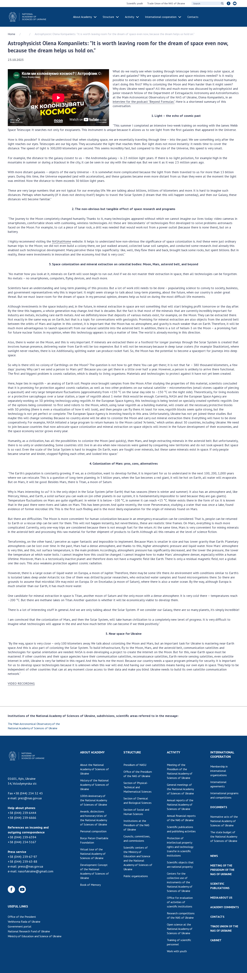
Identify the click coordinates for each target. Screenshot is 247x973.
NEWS (214, 856)
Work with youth (177, 951)
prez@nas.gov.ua (30, 798)
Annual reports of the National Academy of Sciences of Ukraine (180, 804)
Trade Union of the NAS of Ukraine (166, 3)
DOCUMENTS (218, 807)
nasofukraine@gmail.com (35, 871)
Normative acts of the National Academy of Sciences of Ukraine (224, 821)
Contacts (192, 17)
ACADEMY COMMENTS (224, 907)
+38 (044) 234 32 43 (28, 793)
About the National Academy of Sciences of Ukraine (94, 769)
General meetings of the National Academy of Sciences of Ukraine (180, 789)
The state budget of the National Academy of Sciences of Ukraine (223, 836)
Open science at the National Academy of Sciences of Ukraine (179, 929)
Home (11, 34)
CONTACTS (217, 916)
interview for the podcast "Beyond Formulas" (143, 102)
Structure (108, 17)
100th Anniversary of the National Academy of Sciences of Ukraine (93, 800)
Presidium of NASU (135, 765)
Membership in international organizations (219, 771)
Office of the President (22, 916)
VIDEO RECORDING (21, 683)
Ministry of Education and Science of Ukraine (34, 936)
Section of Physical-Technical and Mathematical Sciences (138, 787)
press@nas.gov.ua (30, 866)
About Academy (82, 17)
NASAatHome (61, 241)
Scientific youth (135, 3)
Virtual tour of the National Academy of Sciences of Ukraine (93, 853)
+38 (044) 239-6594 (22, 837)
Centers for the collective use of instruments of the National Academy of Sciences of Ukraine (179, 882)
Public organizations (136, 876)
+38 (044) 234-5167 (22, 842)
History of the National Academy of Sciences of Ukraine (94, 785)
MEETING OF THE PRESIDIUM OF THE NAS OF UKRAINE (222, 870)
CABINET (216, 940)
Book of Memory (90, 884)
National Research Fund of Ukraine (29, 931)
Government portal (19, 926)
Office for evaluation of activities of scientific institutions (180, 902)
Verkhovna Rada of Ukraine (24, 921)
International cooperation (160, 17)
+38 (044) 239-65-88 (22, 861)
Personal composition (93, 831)
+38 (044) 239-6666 (22, 818)
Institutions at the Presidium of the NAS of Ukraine (136, 825)
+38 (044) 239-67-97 (22, 857)
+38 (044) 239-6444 (22, 813)
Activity (129, 17)
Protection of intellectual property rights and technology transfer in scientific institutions (180, 846)
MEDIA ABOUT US (221, 897)
